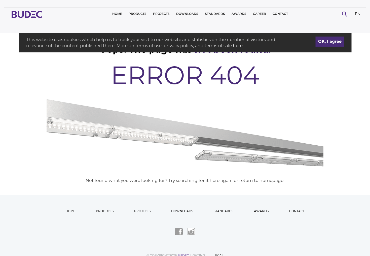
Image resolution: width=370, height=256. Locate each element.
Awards (239, 14)
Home (117, 14)
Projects (161, 14)
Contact (280, 14)
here (238, 45)
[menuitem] (357, 14)
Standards (215, 14)
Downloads (187, 14)
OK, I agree (330, 41)
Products (137, 14)
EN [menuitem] (357, 13)
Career (259, 14)
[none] (357, 14)
